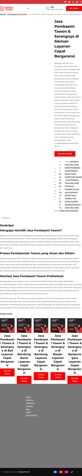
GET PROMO (74, 8)
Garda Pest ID (24, 472)
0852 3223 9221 (57, 9)
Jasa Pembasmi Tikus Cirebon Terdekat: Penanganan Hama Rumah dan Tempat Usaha (51, 411)
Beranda (3, 14)
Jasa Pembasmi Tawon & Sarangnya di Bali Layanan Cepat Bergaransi (7, 350)
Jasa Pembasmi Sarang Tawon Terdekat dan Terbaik (73, 174)
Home (28, 397)
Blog (28, 409)
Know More (12, 457)
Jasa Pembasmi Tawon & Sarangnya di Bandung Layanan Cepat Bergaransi (41, 352)
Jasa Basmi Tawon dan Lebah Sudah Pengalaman (72, 165)
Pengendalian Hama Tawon (17, 14)
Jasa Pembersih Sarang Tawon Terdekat (71, 195)
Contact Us (30, 403)
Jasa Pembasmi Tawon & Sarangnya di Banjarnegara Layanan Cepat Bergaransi (75, 354)
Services (29, 406)
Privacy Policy (31, 415)
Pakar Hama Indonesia (69, 211)
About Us (29, 400)
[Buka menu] (28, 8)
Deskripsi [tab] (6, 218)
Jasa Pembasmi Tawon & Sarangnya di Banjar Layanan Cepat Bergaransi (58, 352)
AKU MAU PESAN (65, 154)
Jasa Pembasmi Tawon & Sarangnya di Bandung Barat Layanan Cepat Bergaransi (24, 354)
